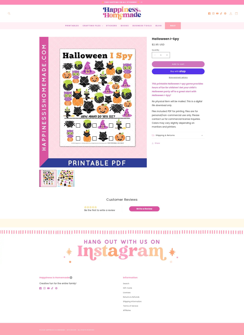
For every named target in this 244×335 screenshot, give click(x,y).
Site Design (71, 330)
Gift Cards (127, 288)
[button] (9, 13)
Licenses (127, 292)
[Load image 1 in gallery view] (47, 178)
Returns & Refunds (131, 297)
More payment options (178, 77)
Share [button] (157, 143)
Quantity (155, 50)
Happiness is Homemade (55, 330)
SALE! (173, 25)
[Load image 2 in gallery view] (66, 178)
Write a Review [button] (144, 208)
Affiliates (127, 310)
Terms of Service (130, 306)
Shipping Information (132, 301)
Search (126, 283)
